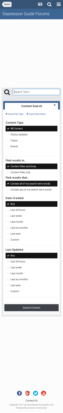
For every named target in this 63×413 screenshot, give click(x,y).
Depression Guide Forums (26, 13)
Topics (14, 140)
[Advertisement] (31, 52)
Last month (16, 221)
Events (14, 146)
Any (12, 204)
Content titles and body (23, 166)
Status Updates (19, 134)
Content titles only (20, 172)
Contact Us (32, 400)
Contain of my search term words (30, 183)
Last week (16, 215)
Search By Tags (15, 114)
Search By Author (37, 114)
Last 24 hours (17, 210)
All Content (16, 128)
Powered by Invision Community (31, 408)
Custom (14, 239)
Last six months (19, 227)
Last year (15, 233)
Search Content (31, 307)
